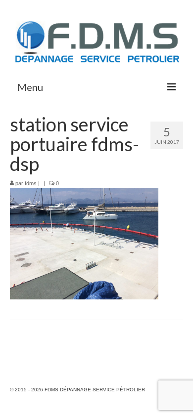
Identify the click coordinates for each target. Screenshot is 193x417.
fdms (31, 183)
